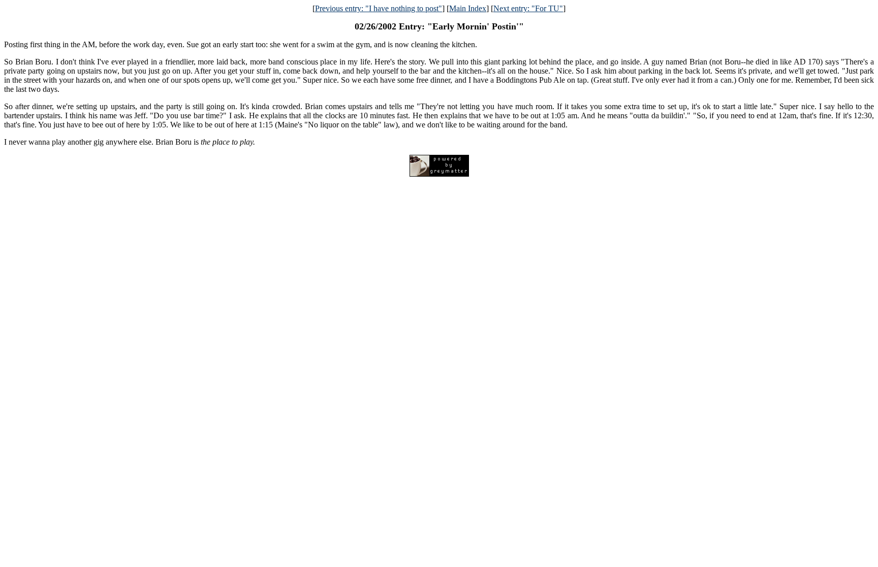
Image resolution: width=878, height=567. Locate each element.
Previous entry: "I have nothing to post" (378, 8)
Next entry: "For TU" (528, 8)
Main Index (467, 8)
